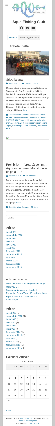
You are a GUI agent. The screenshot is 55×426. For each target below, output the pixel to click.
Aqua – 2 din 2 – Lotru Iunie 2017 (22, 296)
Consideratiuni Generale (19, 115)
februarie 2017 (13, 251)
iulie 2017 (10, 241)
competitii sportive (28, 120)
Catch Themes (33, 423)
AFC (11, 117)
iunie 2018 (11, 238)
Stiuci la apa (17, 126)
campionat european (37, 117)
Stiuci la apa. (15, 79)
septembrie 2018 (14, 235)
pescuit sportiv (30, 123)
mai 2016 (10, 257)
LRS (22, 123)
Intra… (26, 110)
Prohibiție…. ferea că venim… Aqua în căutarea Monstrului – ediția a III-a (26, 168)
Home (13, 37)
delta (39, 120)
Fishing (16, 123)
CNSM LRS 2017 (13, 120)
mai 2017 (10, 248)
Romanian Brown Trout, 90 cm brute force (26, 293)
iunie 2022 (11, 232)
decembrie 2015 (14, 267)
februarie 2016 (13, 264)
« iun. (8, 410)
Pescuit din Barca (37, 115)
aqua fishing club (21, 117)
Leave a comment (32, 83)
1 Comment (30, 176)
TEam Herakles (29, 126)
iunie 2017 (11, 245)
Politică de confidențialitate (27, 421)
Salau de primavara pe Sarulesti (21, 290)
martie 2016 (12, 260)
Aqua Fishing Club (28, 22)
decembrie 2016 (14, 254)
